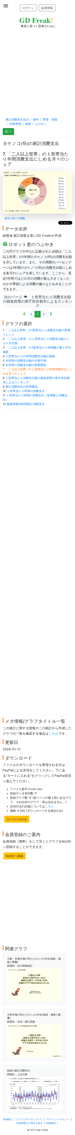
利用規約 (51, 1123)
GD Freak (36, 20)
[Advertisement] (37, 69)
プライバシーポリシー (57, 1119)
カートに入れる (17, 819)
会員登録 (47, 8)
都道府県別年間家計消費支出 (26, 404)
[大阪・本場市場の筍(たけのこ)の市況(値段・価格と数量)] (34, 984)
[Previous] (24, 314)
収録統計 (7, 1119)
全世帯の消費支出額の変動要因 (25, 365)
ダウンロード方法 (14, 218)
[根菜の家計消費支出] (34, 1093)
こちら (53, 733)
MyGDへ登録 (14, 856)
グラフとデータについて (29, 1119)
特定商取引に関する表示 (30, 1123)
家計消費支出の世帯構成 (21, 386)
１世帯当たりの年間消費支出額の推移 (30, 356)
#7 (7, 131)
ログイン (28, 8)
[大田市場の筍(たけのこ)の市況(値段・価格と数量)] (34, 1040)
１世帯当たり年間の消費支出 (26, 391)
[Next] (51, 314)
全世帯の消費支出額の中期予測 (25, 360)
